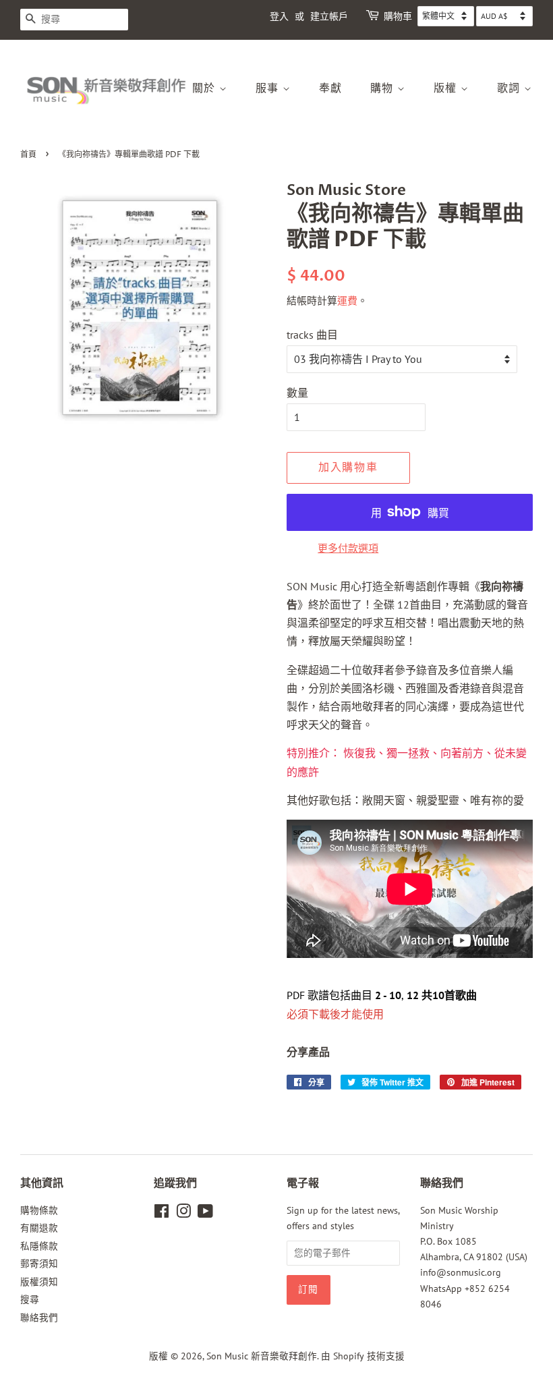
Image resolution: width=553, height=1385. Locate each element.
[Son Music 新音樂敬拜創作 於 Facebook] (161, 1214)
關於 (206, 88)
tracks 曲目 (312, 334)
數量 (297, 392)
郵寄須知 (39, 1263)
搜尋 (29, 1299)
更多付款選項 (348, 548)
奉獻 (331, 88)
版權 (447, 88)
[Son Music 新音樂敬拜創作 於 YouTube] (205, 1214)
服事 (269, 88)
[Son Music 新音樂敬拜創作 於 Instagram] (183, 1214)
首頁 (28, 155)
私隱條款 (39, 1246)
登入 (279, 16)
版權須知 (39, 1282)
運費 (347, 300)
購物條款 (39, 1210)
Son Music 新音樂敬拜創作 (261, 1356)
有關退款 (39, 1228)
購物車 (398, 16)
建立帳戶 (329, 16)
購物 (384, 88)
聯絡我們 (39, 1317)
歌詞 (511, 88)
